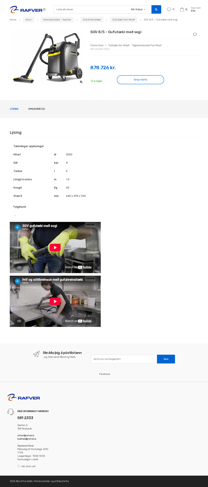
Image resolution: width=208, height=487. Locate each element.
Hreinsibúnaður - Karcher (57, 19)
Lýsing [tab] (14, 108)
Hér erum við (28, 466)
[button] (81, 82)
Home (13, 19)
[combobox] (90, 9)
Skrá (166, 359)
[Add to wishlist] (196, 33)
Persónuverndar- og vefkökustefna (51, 481)
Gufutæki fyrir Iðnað (123, 19)
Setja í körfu (140, 79)
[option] (47, 58)
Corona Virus (97, 45)
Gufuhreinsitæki (92, 19)
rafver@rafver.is (25, 435)
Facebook (104, 374)
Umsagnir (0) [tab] (36, 108)
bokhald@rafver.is (26, 438)
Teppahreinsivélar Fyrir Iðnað (146, 45)
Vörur (29, 19)
